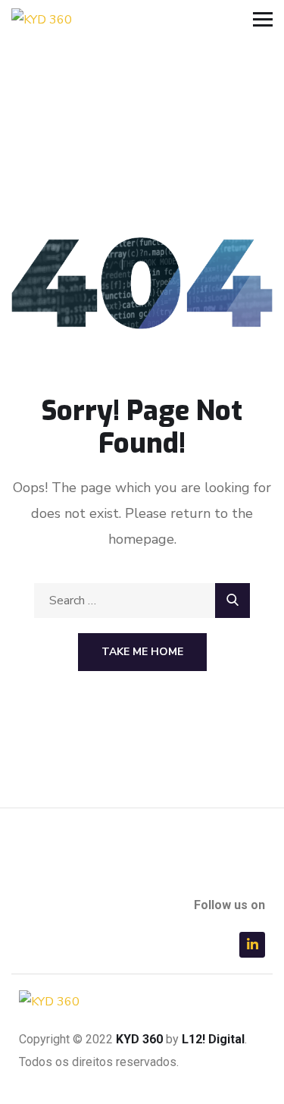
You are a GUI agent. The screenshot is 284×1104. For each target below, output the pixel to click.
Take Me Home (142, 652)
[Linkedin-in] (252, 945)
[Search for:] (142, 600)
